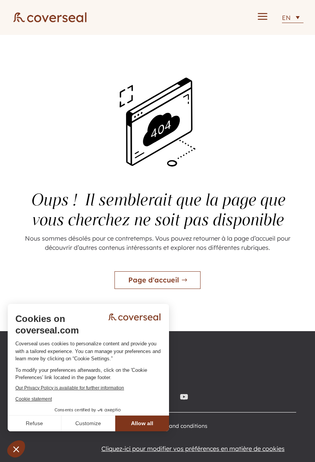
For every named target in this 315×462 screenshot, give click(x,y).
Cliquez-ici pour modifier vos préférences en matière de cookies (193, 448)
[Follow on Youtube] (185, 396)
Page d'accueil (153, 280)
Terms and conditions (179, 426)
